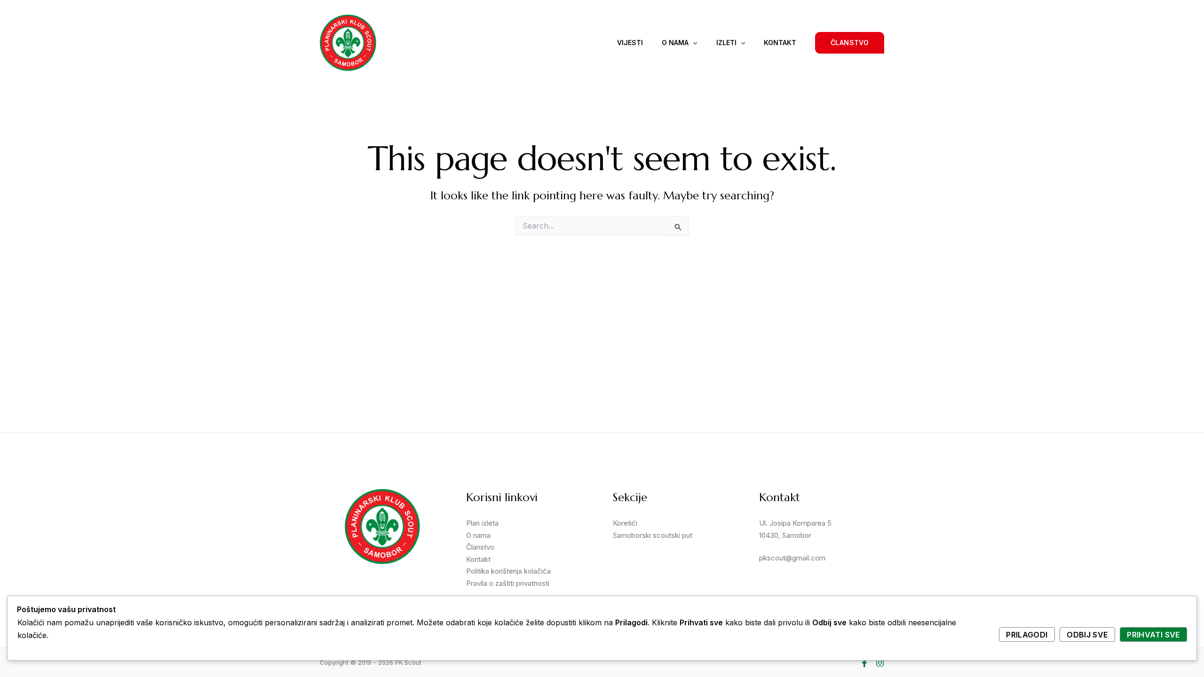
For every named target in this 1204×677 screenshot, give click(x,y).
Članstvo (480, 547)
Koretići (625, 523)
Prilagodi (1026, 634)
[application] (693, 43)
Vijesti (630, 43)
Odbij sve (1087, 634)
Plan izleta (482, 523)
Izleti (726, 43)
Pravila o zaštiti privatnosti (507, 583)
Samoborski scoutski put (652, 535)
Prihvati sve (1153, 634)
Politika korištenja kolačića (508, 571)
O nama (675, 43)
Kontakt (780, 43)
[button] (849, 43)
